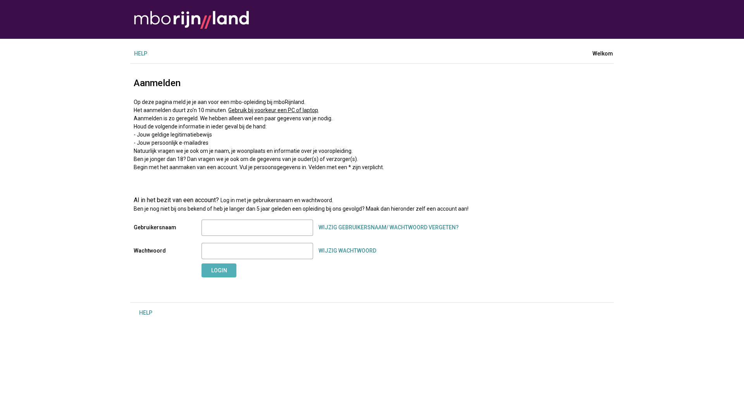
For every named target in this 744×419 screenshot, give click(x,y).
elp (140, 53)
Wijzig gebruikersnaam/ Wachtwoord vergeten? (389, 227)
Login (219, 270)
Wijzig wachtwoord (347, 251)
